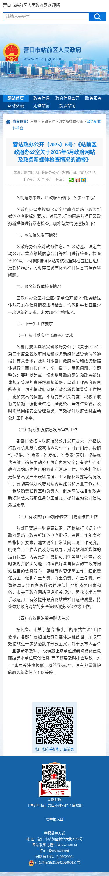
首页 (33, 122)
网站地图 (55, 800)
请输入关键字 (18, 16)
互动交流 (16, 106)
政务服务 (93, 98)
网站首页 (16, 98)
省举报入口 (54, 820)
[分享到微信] (71, 180)
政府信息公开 (67, 98)
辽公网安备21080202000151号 (57, 863)
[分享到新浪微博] (77, 180)
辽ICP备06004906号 (54, 851)
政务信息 (41, 98)
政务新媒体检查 (71, 122)
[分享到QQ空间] (83, 180)
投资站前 (67, 106)
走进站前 (41, 106)
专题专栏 (48, 122)
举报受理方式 (54, 833)
